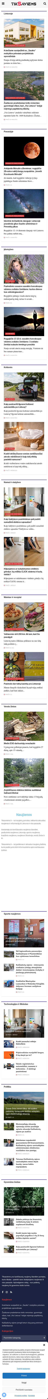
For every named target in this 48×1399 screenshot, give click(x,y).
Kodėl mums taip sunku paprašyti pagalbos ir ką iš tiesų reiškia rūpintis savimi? (30, 1235)
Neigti (24, 1383)
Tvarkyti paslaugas (23, 1369)
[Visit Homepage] (24, 3)
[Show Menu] (3, 3)
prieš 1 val (11, 944)
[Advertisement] (24, 876)
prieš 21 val (9, 648)
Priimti (24, 1375)
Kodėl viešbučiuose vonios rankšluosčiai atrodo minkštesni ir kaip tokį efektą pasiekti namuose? (23, 457)
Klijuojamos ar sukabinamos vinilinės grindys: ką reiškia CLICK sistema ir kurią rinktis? (23, 572)
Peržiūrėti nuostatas (24, 1390)
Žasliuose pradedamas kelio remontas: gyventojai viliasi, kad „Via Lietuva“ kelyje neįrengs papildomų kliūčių (23, 106)
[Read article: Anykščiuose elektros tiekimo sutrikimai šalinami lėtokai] (24, 772)
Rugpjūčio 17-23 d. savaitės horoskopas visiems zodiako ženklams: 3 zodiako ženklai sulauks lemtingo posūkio (22, 342)
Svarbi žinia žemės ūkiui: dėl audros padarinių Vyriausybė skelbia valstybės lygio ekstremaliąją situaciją (23, 1111)
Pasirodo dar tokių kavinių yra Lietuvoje (22, 684)
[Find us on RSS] (11, 1292)
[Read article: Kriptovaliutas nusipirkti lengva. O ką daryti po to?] (9, 1055)
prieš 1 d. (10, 1117)
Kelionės (10, 399)
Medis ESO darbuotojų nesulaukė (19, 743)
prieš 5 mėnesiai (11, 470)
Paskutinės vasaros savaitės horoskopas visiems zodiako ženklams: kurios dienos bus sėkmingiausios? (23, 289)
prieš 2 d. (20, 959)
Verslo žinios (12, 738)
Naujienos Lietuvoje (15, 45)
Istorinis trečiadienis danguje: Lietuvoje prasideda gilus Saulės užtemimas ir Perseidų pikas (22, 224)
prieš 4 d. (8, 303)
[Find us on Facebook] (2, 1292)
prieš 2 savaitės (11, 237)
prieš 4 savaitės (11, 418)
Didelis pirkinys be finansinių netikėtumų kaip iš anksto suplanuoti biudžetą (29, 1221)
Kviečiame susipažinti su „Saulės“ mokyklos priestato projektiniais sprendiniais (20, 53)
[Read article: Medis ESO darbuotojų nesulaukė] (24, 726)
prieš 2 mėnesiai (23, 1047)
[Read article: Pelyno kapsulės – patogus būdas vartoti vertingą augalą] (24, 1201)
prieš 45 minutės (11, 119)
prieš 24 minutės (11, 67)
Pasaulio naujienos (14, 163)
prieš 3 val (9, 754)
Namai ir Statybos (14, 514)
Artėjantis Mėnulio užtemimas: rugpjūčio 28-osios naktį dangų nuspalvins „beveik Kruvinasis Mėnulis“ (23, 171)
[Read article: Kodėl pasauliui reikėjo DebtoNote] (9, 1044)
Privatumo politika (21, 1396)
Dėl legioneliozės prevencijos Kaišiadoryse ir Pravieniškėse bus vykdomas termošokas (29, 953)
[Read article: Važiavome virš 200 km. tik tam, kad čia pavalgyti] (24, 616)
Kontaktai (31, 1396)
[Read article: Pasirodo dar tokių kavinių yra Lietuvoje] (24, 666)
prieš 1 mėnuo (10, 533)
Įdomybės (10, 281)
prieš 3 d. (8, 185)
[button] (44, 1345)
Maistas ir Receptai (14, 629)
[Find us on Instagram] (7, 1292)
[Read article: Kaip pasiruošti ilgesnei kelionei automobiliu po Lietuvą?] (24, 387)
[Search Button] (45, 3)
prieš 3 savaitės (23, 1241)
